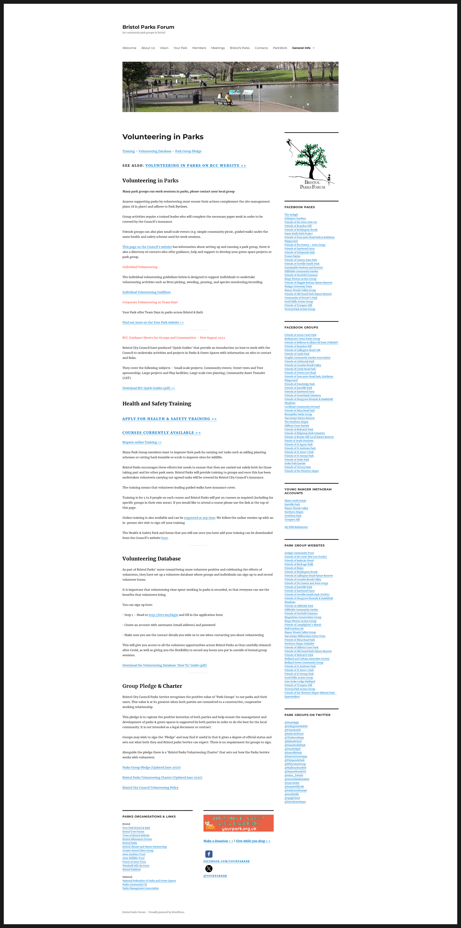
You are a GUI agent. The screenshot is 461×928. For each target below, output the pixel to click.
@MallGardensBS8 (295, 767)
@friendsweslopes (295, 801)
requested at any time (199, 517)
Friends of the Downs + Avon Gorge (305, 244)
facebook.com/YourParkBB (226, 861)
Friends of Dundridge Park (300, 384)
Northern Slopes (294, 512)
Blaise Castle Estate (295, 500)
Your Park (180, 48)
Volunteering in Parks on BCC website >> (196, 165)
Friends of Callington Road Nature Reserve (309, 575)
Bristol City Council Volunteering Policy (150, 787)
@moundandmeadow (297, 779)
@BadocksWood (294, 733)
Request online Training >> (142, 442)
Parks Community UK (134, 884)
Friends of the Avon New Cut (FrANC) (306, 556)
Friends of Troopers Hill (298, 305)
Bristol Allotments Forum (137, 839)
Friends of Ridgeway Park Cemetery (305, 433)
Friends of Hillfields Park (299, 605)
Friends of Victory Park (298, 467)
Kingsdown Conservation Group (303, 617)
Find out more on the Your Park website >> (153, 322)
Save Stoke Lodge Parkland (300, 681)
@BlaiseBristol (293, 741)
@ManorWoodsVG (295, 771)
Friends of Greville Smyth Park (302, 263)
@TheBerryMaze (294, 737)
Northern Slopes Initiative (299, 643)
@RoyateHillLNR (294, 786)
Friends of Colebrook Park (299, 361)
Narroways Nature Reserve (300, 418)
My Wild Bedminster (296, 527)
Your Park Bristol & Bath (136, 827)
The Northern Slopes (296, 421)
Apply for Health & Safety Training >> (169, 419)
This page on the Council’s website (147, 247)
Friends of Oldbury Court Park (301, 647)
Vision (164, 48)
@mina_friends (294, 775)
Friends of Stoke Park (297, 459)
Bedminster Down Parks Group (302, 338)
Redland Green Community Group (304, 662)
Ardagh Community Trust (299, 553)
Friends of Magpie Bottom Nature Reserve (308, 282)
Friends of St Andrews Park (300, 448)
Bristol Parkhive (131, 869)
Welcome (129, 48)
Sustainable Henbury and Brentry (304, 267)
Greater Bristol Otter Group (137, 850)
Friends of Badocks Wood (299, 560)
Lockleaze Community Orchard (302, 406)
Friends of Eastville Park (298, 387)
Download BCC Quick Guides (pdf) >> (148, 388)
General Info (301, 48)
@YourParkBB (215, 875)
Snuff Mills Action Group (299, 301)
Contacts (261, 48)
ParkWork (280, 48)
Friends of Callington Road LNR (302, 350)
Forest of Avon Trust (134, 861)
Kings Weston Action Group (300, 278)
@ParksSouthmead (296, 790)
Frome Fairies (292, 256)
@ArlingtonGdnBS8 (296, 726)
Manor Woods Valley (296, 508)
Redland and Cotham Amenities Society (307, 658)
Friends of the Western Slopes (302, 471)
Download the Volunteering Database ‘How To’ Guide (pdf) (164, 665)
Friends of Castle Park (297, 353)
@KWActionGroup (295, 764)
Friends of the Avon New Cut (301, 222)
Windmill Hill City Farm (135, 865)
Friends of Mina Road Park (300, 410)
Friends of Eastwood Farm (300, 248)
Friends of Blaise (294, 568)
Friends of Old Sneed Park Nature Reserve (308, 294)
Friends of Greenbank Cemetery (303, 395)
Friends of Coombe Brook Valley (303, 365)
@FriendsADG (293, 730)
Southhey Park (293, 515)
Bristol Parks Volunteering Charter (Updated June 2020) (162, 777)
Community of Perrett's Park (301, 297)
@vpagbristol (292, 798)
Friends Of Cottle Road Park (300, 369)
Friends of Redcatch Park (299, 429)
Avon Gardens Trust (134, 854)
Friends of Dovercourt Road (300, 372)
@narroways (292, 782)
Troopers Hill (292, 519)
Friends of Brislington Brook (301, 229)
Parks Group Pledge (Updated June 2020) (151, 767)
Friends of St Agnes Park (299, 444)
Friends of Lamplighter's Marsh (303, 624)
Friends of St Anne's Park (299, 452)
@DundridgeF (293, 748)
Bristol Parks (129, 843)
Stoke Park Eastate (295, 463)
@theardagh (292, 722)
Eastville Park (292, 504)
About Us (148, 48)
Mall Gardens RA (294, 628)
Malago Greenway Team (298, 286)
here (164, 538)
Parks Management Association (140, 888)
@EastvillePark (293, 752)
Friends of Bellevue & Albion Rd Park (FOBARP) (311, 342)
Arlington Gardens (295, 218)
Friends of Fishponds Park (300, 252)
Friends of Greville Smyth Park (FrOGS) (307, 594)
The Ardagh (291, 214)
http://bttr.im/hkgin (163, 615)
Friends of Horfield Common (301, 275)
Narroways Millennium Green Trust (305, 636)
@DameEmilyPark (295, 745)
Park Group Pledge (188, 151)
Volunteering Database (155, 151)
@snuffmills (292, 794)
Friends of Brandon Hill (298, 226)
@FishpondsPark (295, 760)
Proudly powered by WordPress (166, 912)
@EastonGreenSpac (296, 756)
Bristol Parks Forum (148, 27)
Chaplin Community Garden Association (307, 357)
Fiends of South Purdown (299, 440)
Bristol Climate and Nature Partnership (144, 846)
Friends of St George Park (299, 455)
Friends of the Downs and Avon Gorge (306, 583)
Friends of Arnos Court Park (300, 335)
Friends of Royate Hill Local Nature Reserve (309, 437)
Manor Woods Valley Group (300, 290)
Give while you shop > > (253, 841)
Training (128, 151)
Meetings (218, 48)
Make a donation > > (218, 841)
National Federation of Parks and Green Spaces (149, 880)
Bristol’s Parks (240, 48)
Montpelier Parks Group (298, 414)
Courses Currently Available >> (161, 432)
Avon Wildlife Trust (133, 858)
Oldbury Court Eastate (297, 425)
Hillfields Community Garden (301, 271)
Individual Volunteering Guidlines (146, 292)
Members (199, 48)
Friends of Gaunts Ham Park (301, 260)
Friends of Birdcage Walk (299, 564)
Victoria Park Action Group (300, 309)
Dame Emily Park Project (299, 233)
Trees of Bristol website (135, 835)
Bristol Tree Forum (133, 831)
